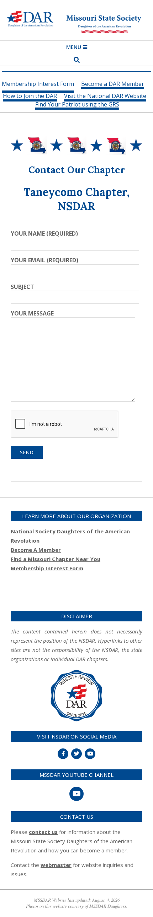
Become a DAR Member (112, 84)
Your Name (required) (44, 233)
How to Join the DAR (30, 96)
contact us (43, 831)
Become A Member (36, 549)
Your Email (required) (44, 260)
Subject (22, 287)
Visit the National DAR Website (105, 96)
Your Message (32, 313)
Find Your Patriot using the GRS (77, 104)
